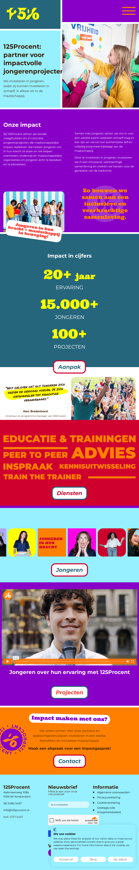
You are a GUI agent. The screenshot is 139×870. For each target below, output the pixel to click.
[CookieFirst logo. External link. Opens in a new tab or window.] (54, 829)
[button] (129, 10)
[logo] (23, 14)
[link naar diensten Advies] (103, 453)
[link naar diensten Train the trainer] (42, 476)
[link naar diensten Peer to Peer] (35, 452)
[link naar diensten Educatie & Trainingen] (69, 438)
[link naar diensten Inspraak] (28, 466)
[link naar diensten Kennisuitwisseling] (98, 466)
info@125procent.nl (16, 810)
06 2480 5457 (12, 803)
